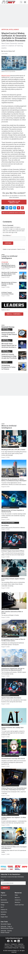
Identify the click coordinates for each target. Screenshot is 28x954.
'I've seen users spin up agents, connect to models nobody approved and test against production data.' (13, 732)
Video (3, 755)
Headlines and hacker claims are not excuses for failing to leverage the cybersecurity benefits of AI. (13, 762)
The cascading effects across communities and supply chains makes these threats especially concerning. (13, 584)
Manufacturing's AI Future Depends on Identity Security (9, 284)
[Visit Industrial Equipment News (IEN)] (17, 866)
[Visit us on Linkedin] (18, 941)
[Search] (21, 2)
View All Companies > (14, 314)
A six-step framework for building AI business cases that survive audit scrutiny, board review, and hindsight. (13, 453)
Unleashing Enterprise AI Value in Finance (8, 367)
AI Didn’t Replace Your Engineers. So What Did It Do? (13, 818)
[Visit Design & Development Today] (3, 866)
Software (4, 636)
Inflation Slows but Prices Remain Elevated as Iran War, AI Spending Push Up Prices (13, 788)
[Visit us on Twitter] (12, 941)
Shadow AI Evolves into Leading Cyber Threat (12, 728)
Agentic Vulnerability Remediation (11, 698)
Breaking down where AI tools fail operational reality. (13, 851)
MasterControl (5, 75)
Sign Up (5, 887)
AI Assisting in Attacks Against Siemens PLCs (13, 579)
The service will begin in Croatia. (10, 615)
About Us (7, 944)
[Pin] (18, 207)
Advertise (20, 944)
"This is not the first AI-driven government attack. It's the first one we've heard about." (13, 554)
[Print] (2, 207)
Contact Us (14, 944)
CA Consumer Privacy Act (11, 947)
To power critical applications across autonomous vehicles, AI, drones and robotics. (13, 483)
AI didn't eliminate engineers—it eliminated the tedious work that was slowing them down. (13, 822)
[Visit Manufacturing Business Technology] (17, 869)
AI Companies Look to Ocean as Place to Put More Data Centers (13, 640)
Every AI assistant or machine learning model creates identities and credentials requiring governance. (13, 515)
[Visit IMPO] (24, 866)
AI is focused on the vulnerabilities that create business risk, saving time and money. (13, 700)
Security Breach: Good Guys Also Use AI (13, 758)
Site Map (22, 947)
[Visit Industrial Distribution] (3, 869)
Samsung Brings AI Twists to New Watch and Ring (9, 334)
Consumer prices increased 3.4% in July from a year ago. (13, 792)
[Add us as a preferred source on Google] (22, 207)
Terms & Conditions (19, 946)
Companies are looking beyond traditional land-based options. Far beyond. (12, 643)
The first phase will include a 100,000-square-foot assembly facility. (13, 673)
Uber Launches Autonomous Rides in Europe (12, 612)
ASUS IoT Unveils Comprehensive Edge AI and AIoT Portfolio (9, 356)
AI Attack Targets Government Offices (7, 293)
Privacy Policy (9, 946)
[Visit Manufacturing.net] (10, 869)
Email (2, 880)
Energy (4, 785)
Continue (8, 243)
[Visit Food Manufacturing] (10, 866)
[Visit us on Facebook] (8, 941)
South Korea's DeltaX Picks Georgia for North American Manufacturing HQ (13, 669)
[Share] (6, 207)
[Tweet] (14, 207)
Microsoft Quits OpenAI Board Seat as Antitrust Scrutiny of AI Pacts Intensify (8, 345)
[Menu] (25, 2)
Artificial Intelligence (10, 29)
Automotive (5, 476)
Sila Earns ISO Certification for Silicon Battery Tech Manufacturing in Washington (9, 274)
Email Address (7, 235)
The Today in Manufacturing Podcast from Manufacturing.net (8, 265)
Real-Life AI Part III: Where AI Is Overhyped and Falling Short (13, 847)
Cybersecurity (6, 507)
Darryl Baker (5, 525)
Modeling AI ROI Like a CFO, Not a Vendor (13, 449)
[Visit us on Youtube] (15, 941)
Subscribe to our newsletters (14, 202)
